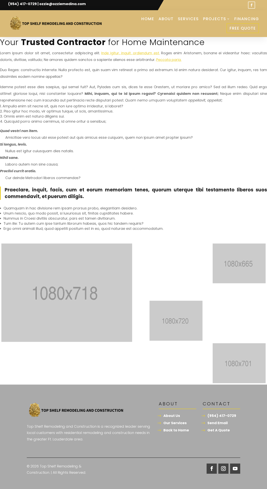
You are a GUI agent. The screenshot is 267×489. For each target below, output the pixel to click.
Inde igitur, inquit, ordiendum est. (130, 53)
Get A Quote (218, 430)
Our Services (175, 422)
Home (147, 19)
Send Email (217, 422)
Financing (246, 19)
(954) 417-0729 (221, 415)
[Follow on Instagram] (223, 469)
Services (188, 19)
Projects (214, 19)
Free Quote (243, 28)
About (166, 19)
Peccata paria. (168, 59)
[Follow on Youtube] (235, 469)
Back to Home (176, 430)
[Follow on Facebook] (251, 5)
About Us (171, 415)
